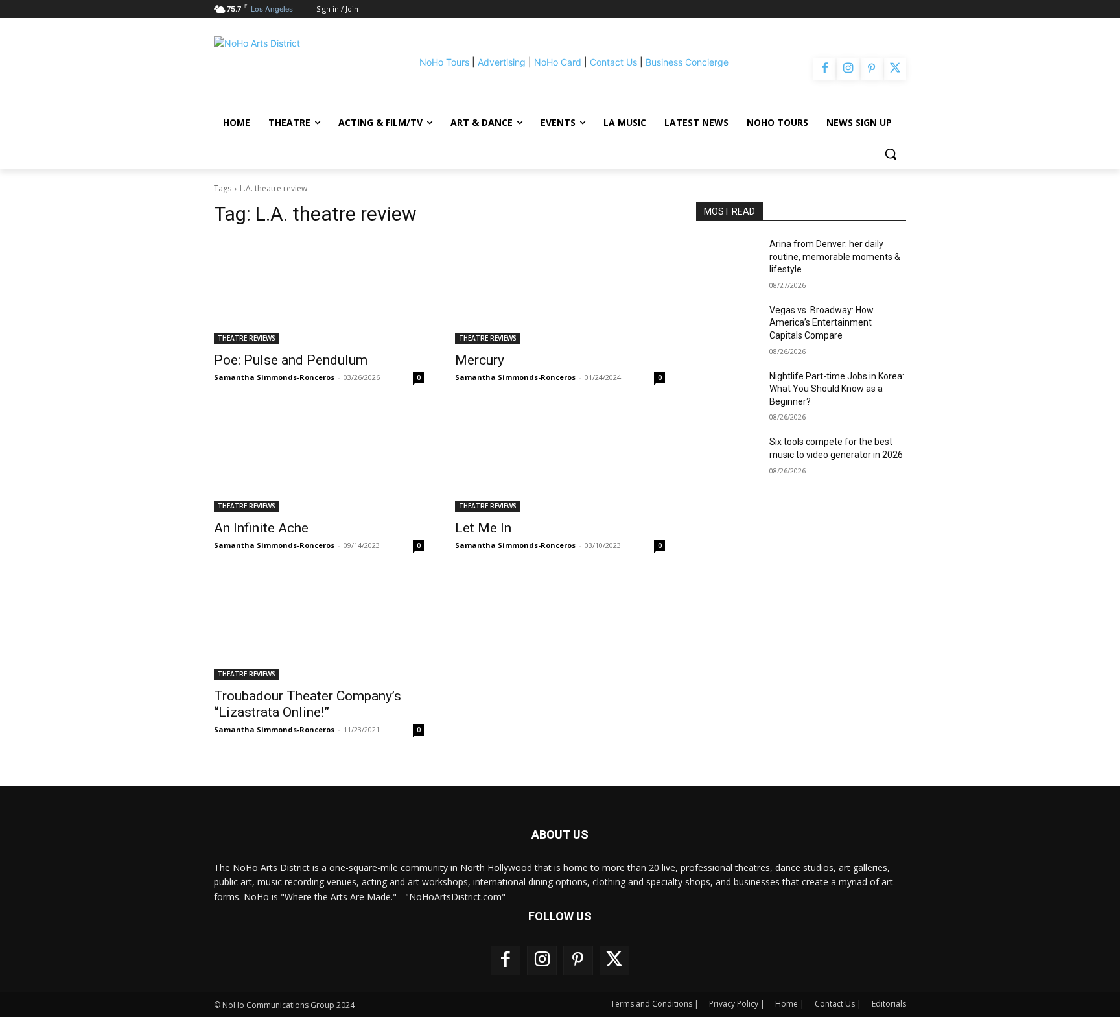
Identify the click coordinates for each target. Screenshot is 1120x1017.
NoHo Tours (444, 61)
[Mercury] (560, 291)
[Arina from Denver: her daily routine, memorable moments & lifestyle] (727, 260)
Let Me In (483, 528)
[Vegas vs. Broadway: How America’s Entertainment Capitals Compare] (727, 326)
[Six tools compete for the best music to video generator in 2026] (727, 458)
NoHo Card (557, 61)
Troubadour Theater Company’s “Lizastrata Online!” (307, 704)
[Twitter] (895, 69)
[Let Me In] (560, 459)
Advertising (502, 61)
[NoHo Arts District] (297, 68)
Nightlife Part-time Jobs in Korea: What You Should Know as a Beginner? (836, 389)
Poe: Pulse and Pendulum (291, 360)
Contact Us (613, 61)
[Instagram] (848, 69)
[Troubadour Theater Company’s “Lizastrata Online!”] (319, 627)
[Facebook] (824, 69)
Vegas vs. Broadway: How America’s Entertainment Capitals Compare (821, 323)
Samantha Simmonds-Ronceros (274, 377)
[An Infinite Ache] (319, 459)
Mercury (479, 360)
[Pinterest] (872, 69)
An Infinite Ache (261, 528)
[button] (890, 153)
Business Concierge (687, 61)
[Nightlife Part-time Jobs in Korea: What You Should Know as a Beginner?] (727, 392)
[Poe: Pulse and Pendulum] (319, 291)
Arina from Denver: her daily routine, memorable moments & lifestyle (834, 256)
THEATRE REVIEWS (246, 337)
